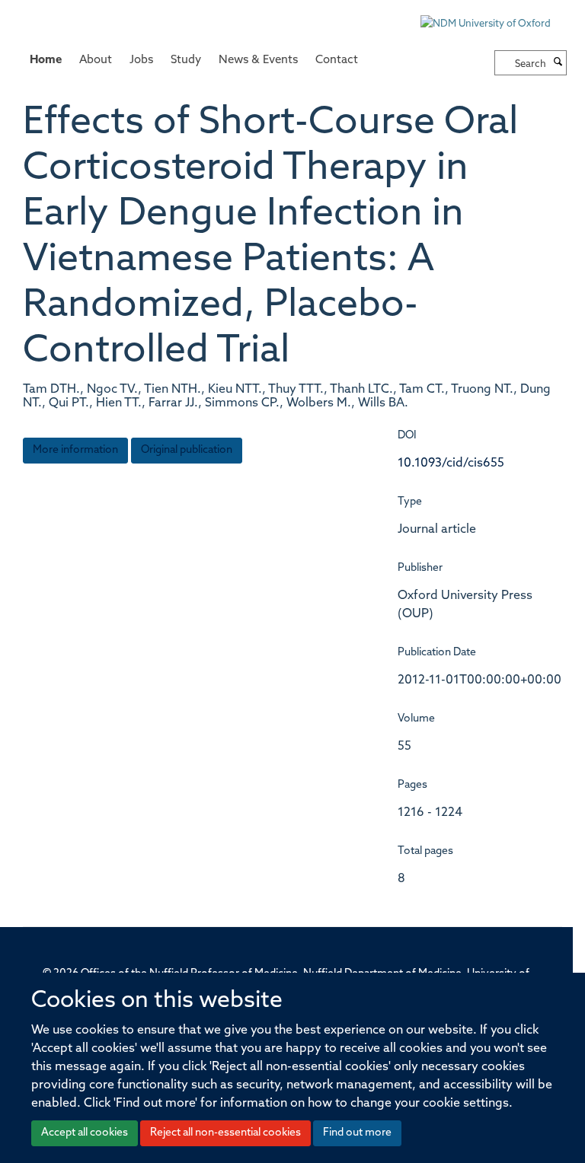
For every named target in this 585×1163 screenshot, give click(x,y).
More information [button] (75, 450)
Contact (336, 60)
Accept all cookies (84, 1133)
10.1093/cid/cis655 (451, 463)
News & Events (258, 60)
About (95, 60)
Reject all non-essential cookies (225, 1133)
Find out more (357, 1133)
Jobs (141, 60)
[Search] (558, 63)
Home (46, 60)
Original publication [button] (186, 450)
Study (186, 60)
